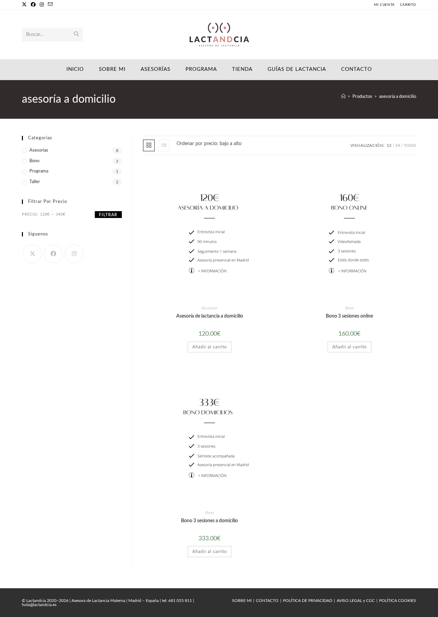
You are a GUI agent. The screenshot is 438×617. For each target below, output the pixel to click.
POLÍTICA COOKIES (397, 601)
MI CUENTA (384, 5)
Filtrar (108, 215)
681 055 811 (180, 601)
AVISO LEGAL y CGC (356, 601)
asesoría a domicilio (397, 96)
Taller (34, 182)
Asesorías (210, 308)
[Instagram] (42, 4)
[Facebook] (33, 4)
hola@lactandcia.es (39, 605)
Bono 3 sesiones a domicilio (209, 520)
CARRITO (408, 5)
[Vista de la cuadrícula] (149, 145)
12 (389, 145)
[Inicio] (343, 96)
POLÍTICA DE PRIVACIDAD (307, 601)
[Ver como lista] (164, 145)
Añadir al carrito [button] (209, 347)
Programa (38, 171)
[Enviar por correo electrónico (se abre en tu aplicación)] (50, 4)
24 (397, 145)
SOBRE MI (242, 601)
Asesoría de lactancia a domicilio (209, 316)
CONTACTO (267, 601)
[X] (25, 4)
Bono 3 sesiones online (349, 316)
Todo (410, 145)
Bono (349, 308)
